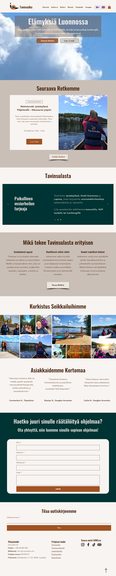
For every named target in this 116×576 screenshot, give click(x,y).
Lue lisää (34, 141)
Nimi (18, 442)
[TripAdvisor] (99, 544)
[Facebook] (88, 544)
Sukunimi (20, 452)
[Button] (106, 570)
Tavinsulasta (55, 545)
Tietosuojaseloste (58, 548)
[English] (103, 7)
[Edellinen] (8, 204)
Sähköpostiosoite (13, 517)
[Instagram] (83, 544)
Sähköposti (21, 462)
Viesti (19, 472)
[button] (109, 7)
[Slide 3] (60, 219)
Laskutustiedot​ (56, 551)
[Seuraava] (108, 204)
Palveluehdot (56, 554)
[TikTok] (94, 544)
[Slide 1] (55, 219)
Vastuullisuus (56, 557)
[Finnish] (97, 7)
